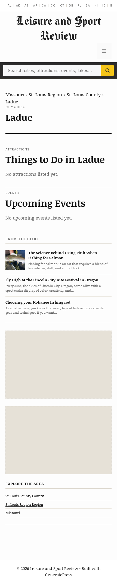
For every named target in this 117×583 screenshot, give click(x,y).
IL (111, 5)
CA (44, 5)
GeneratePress (58, 575)
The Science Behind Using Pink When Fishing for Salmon (62, 255)
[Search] (107, 70)
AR (35, 5)
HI (96, 5)
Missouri (14, 94)
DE (71, 5)
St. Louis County (84, 94)
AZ (26, 5)
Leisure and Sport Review (58, 28)
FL (79, 5)
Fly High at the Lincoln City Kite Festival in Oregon (51, 280)
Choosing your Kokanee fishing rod (37, 302)
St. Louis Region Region (24, 504)
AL (10, 5)
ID (104, 5)
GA (87, 5)
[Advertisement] (58, 365)
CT (62, 5)
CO (53, 5)
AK (18, 5)
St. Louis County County (24, 495)
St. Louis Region (45, 94)
